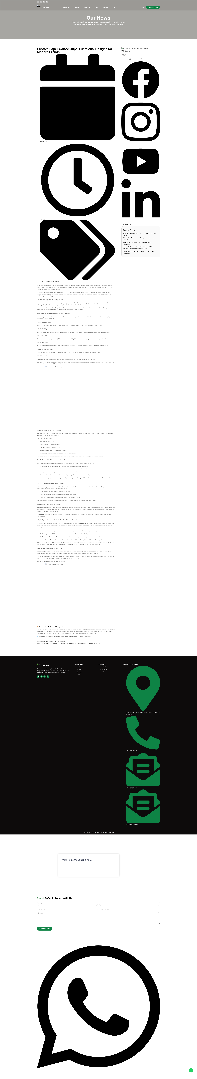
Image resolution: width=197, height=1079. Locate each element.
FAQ (114, 7)
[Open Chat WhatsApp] (98, 1076)
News (96, 7)
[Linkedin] (47, 2)
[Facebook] (38, 2)
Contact (105, 7)
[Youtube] (41, 2)
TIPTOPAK (45, 7)
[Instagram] (44, 2)
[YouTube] (140, 178)
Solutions (87, 7)
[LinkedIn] (140, 222)
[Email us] (191, 1070)
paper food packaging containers (49, 281)
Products (76, 7)
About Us (66, 7)
